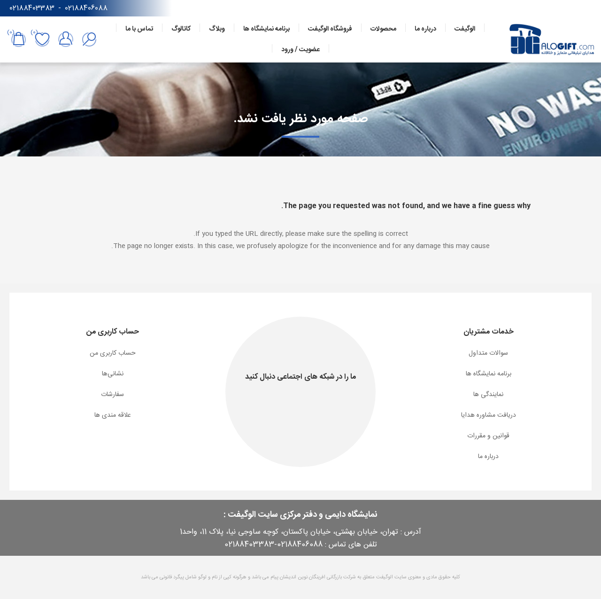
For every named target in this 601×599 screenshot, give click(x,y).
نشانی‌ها (112, 374)
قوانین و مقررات (488, 436)
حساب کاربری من (113, 353)
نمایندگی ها (488, 394)
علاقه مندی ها (112, 415)
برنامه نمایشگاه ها (488, 374)
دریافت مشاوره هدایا (488, 415)
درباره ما (488, 456)
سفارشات (112, 394)
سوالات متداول (488, 353)
